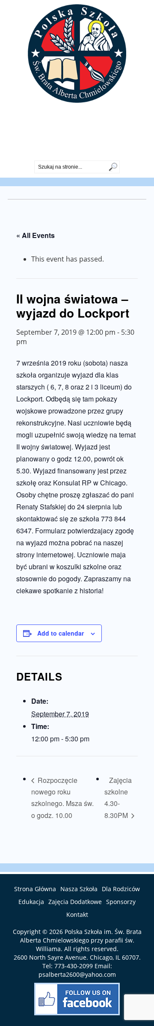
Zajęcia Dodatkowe (75, 902)
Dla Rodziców (121, 889)
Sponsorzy (121, 902)
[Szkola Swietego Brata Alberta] (77, 100)
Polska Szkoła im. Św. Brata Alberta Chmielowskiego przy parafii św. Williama (81, 940)
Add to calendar (60, 633)
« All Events (35, 235)
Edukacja (31, 902)
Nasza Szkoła (79, 889)
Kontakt (77, 914)
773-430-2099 (77, 153)
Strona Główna (35, 889)
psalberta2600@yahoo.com (77, 974)
